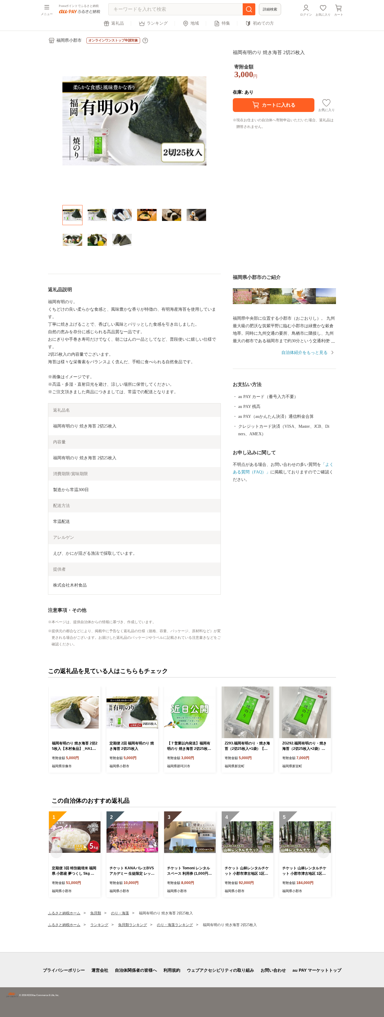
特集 (226, 23)
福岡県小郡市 (69, 40)
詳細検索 (270, 9)
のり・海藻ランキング (175, 925)
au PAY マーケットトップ (316, 970)
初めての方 (263, 23)
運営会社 (100, 970)
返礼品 (117, 23)
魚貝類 (95, 913)
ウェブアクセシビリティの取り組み (220, 970)
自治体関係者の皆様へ (136, 970)
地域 (194, 23)
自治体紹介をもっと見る (304, 352)
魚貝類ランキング (132, 925)
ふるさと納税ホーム (64, 913)
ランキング (157, 23)
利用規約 (172, 970)
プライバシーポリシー (64, 970)
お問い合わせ (273, 970)
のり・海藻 (120, 913)
